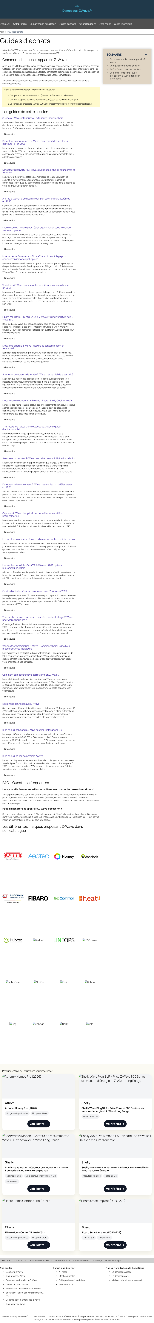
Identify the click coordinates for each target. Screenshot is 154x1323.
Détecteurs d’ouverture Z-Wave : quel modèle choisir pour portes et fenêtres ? (38, 171)
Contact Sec (88, 1237)
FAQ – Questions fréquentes (125, 69)
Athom (9, 1103)
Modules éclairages (92, 1175)
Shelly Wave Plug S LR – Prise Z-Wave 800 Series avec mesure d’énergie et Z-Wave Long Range (113, 1109)
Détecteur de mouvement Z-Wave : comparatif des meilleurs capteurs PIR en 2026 (35, 142)
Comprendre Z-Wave (15, 1275)
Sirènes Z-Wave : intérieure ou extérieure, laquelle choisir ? (34, 118)
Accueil (3, 31)
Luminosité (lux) (13, 1175)
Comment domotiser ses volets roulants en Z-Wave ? (30, 674)
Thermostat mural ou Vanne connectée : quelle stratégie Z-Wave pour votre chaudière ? (37, 618)
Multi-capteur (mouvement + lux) (41, 1175)
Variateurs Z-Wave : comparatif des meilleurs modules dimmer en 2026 (35, 286)
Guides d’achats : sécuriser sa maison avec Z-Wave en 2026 (34, 591)
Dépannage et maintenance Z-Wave (23, 1299)
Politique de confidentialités (72, 1280)
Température (104, 1237)
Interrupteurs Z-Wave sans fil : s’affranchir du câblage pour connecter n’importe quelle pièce (34, 257)
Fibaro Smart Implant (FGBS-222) (101, 1232)
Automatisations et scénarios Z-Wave (23, 1288)
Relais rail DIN (111, 1175)
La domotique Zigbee (121, 1271)
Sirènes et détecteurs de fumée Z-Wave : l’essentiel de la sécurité (37, 374)
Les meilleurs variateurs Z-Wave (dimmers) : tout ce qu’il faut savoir (38, 539)
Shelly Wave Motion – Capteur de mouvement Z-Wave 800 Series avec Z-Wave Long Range (36, 1169)
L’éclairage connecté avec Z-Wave (20, 703)
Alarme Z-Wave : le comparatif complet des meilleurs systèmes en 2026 (36, 200)
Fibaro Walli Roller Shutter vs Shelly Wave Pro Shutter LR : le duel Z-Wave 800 (38, 318)
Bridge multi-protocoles (17, 1113)
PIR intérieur (12, 1181)
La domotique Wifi (120, 1275)
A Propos (63, 1271)
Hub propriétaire (39, 1113)
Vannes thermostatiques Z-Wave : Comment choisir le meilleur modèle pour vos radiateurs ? (36, 647)
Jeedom (49, 797)
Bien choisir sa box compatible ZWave (22, 756)
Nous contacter (66, 1284)
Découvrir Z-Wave (14, 1271)
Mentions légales (67, 1275)
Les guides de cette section (125, 65)
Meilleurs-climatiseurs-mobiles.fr (127, 1280)
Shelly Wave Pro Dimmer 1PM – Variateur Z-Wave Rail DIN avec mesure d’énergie (115, 1169)
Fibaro (9, 1227)
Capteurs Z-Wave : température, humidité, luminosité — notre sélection (32, 514)
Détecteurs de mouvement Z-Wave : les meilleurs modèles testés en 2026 (37, 485)
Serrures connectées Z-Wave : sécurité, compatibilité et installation (38, 458)
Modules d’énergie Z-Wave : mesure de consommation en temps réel (33, 347)
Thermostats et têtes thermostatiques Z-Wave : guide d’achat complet (31, 428)
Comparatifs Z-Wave (15, 1304)
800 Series (45, 103)
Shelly (86, 1103)
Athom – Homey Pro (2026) (21, 1108)
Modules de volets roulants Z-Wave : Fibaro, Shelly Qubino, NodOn (37, 400)
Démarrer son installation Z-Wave (21, 1280)
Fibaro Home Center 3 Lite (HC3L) (25, 1232)
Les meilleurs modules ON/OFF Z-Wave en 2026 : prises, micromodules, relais (32, 566)
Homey (73, 797)
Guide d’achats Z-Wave (17, 1284)
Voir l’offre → (38, 1124)
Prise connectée (90, 1116)
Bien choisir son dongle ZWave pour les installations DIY (32, 729)
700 (35, 103)
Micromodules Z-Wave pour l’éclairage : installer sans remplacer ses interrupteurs (37, 229)
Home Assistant (61, 797)
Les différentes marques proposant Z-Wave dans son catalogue (125, 75)
